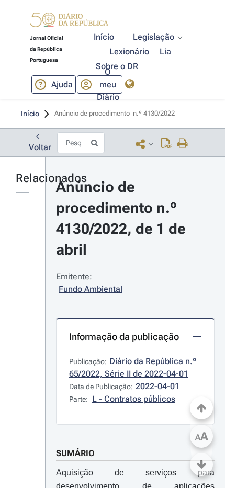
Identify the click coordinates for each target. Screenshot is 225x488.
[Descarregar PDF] (166, 144)
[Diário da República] (69, 22)
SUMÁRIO (75, 453)
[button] (69, 21)
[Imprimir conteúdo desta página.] (182, 144)
